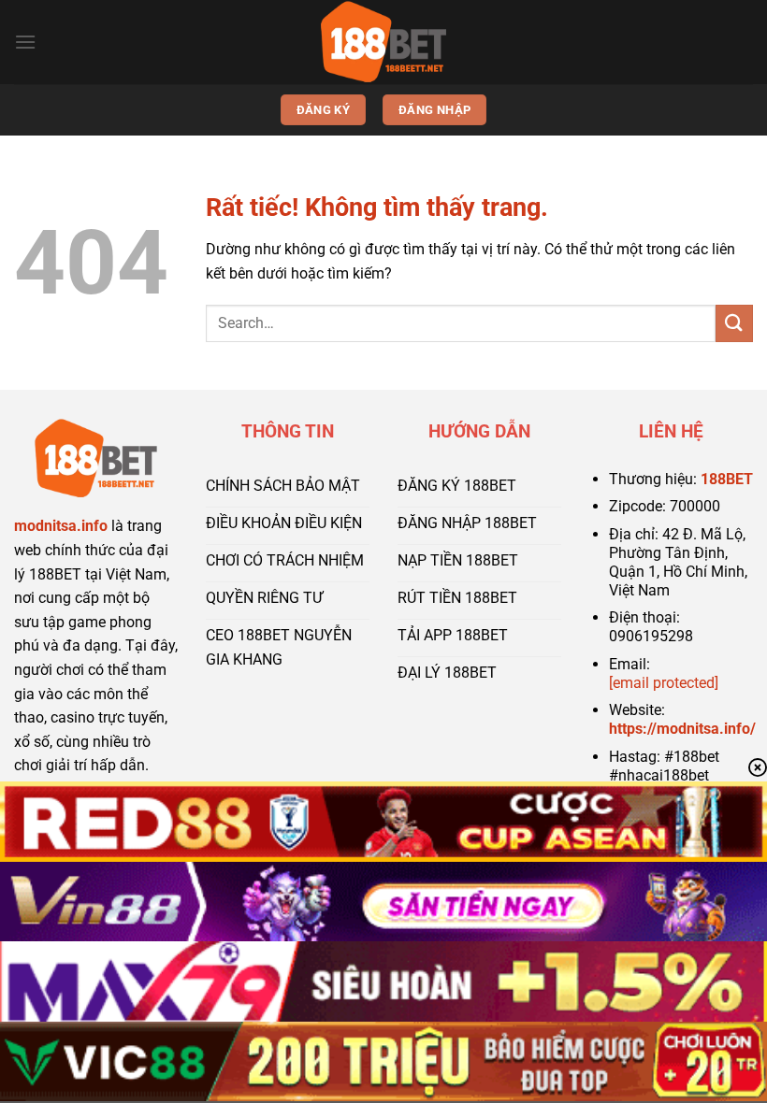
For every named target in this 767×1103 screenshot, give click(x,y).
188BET (727, 479)
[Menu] (25, 41)
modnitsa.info (61, 526)
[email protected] (663, 683)
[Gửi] (734, 323)
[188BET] (383, 42)
